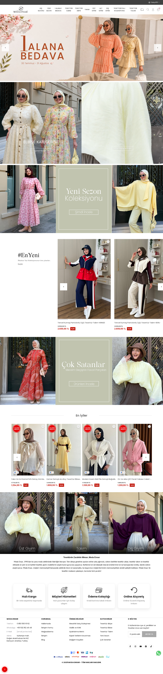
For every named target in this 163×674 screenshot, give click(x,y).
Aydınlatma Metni (76, 631)
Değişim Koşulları (76, 640)
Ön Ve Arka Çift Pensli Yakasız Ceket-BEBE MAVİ (28, 479)
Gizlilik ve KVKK (75, 627)
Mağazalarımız (47, 631)
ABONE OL (149, 634)
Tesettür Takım (106, 631)
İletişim (44, 636)
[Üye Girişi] (153, 9)
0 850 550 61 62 (18, 623)
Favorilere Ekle (108, 241)
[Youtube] (141, 646)
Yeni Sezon (104, 636)
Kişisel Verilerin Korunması (79, 636)
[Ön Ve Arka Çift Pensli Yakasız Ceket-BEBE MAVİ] (28, 449)
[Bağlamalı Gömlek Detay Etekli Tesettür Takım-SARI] (64, 449)
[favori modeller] (81, 47)
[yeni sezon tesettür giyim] (81, 199)
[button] (63, 319)
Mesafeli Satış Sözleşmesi (79, 623)
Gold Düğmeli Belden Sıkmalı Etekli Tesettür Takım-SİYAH (135, 479)
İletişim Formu (47, 627)
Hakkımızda (46, 623)
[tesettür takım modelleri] (81, 523)
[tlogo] (81, 668)
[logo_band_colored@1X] (81, 652)
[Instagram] (135, 646)
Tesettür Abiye (106, 623)
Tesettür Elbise (106, 627)
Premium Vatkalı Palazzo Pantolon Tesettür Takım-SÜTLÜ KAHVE (99, 479)
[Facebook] (130, 646)
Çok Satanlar (105, 640)
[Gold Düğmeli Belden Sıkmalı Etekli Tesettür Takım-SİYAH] (135, 449)
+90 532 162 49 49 (19, 627)
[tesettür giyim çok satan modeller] (81, 371)
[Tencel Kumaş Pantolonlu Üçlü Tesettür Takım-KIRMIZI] (84, 279)
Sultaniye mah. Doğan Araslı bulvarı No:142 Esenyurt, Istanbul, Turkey (18, 638)
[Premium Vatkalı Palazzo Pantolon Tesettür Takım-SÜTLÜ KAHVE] (99, 449)
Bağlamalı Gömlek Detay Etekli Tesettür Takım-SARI (64, 479)
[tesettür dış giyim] (136, 523)
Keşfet (20, 264)
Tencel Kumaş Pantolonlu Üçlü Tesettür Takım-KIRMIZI (81, 322)
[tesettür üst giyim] (27, 523)
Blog (43, 640)
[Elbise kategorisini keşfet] (41, 123)
